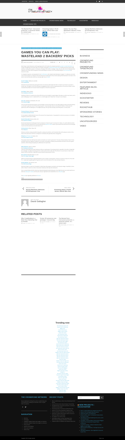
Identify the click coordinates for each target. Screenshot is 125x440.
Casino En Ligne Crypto (62, 366)
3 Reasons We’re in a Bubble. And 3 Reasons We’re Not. (63, 421)
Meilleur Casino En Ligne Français (62, 352)
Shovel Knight (26, 102)
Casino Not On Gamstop (62, 335)
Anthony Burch (25, 128)
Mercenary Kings (27, 164)
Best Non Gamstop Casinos (62, 338)
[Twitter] (99, 1)
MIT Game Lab (29, 136)
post (24, 175)
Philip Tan (23, 136)
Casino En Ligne (62, 359)
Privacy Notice (27, 424)
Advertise (26, 418)
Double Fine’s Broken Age (54, 67)
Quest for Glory (49, 124)
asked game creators (29, 171)
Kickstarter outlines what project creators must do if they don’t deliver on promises (94, 30)
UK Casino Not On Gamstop (63, 362)
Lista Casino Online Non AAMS (62, 383)
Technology (87, 116)
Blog (23, 179)
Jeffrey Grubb (45, 221)
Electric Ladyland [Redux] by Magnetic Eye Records (91, 410)
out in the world (67, 70)
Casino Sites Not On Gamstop (62, 344)
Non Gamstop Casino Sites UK (62, 348)
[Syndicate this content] (78, 405)
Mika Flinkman (24, 146)
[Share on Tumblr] (67, 62)
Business (85, 56)
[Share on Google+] (62, 62)
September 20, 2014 (30, 223)
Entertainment (88, 82)
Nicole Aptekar (24, 162)
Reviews (84, 102)
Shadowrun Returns (28, 92)
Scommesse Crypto (62, 376)
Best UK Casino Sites (62, 349)
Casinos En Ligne (62, 391)
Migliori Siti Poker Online (62, 370)
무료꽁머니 (62, 372)
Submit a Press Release (29, 426)
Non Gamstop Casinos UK (62, 325)
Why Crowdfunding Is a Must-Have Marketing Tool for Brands (29, 220)
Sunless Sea (26, 82)
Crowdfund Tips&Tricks (86, 68)
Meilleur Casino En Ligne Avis (62, 360)
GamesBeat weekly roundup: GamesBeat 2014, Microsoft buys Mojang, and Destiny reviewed (62, 419)
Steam (48, 77)
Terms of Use (26, 429)
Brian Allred (24, 154)
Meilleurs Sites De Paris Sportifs (62, 387)
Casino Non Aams (62, 332)
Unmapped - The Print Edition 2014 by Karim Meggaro (92, 420)
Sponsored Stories (91, 112)
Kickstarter (57, 48)
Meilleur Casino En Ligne (62, 382)
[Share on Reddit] (75, 62)
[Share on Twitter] (59, 62)
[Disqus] (48, 253)
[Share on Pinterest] (64, 62)
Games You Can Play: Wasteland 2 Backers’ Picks (62, 410)
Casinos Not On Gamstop (62, 327)
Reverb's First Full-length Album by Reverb (90, 412)
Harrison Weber (91, 33)
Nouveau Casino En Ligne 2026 (62, 380)
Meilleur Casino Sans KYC (62, 389)
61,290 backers (44, 74)
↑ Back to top (101, 438)
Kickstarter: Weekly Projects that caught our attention (35, 423)
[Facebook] (96, 1)
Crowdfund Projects (86, 61)
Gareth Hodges (24, 81)
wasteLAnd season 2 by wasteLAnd (88, 413)
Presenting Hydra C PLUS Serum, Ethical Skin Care (62, 408)
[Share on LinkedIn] (70, 62)
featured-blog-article (44, 48)
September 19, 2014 (39, 62)
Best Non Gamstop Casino (62, 356)
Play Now (61, 171)
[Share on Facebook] (57, 62)
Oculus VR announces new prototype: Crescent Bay (63, 404)
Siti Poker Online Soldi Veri (62, 384)
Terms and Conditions (28, 428)
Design (84, 78)
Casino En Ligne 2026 (62, 377)
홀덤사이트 (62, 328)
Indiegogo (85, 93)
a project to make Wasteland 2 (66, 66)
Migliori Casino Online (62, 331)
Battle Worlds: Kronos (28, 112)
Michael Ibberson (70, 32)
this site (39, 175)
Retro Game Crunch (28, 137)
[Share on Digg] (72, 63)
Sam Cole (23, 100)
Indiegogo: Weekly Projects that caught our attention (35, 421)
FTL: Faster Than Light (28, 156)
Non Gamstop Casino (62, 334)
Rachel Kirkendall (25, 119)
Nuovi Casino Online (62, 386)
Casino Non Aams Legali (62, 341)
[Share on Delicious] (72, 62)
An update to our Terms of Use (58, 416)
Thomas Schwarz (25, 111)
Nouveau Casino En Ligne (62, 373)
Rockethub (86, 107)
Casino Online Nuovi (62, 330)
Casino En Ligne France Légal (62, 375)
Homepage (26, 419)
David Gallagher (48, 32)
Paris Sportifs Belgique (62, 368)
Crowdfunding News (29, 48)
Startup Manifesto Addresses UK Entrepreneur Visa (63, 412)
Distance (25, 129)
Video (83, 126)
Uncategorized (88, 121)
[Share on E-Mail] (75, 63)
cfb (24, 223)
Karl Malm (23, 91)
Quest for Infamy (27, 120)
